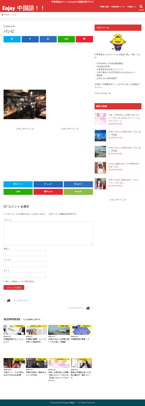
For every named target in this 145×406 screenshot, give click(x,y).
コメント (7, 220)
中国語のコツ (132, 7)
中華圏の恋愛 (104, 7)
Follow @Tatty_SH (103, 93)
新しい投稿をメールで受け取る (20, 281)
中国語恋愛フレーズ (118, 7)
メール (7, 259)
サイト (6, 270)
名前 (6, 249)
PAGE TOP (139, 391)
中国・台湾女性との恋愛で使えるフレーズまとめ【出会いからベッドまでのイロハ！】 (124, 118)
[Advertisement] (48, 65)
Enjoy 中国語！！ (23, 7)
